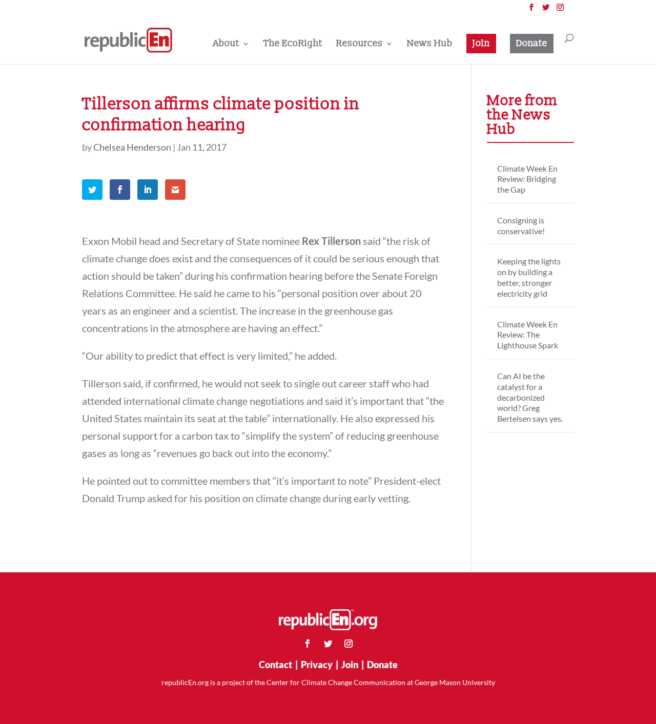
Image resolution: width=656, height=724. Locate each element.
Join (481, 43)
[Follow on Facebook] (307, 643)
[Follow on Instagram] (348, 643)
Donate (531, 43)
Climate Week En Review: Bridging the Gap (527, 179)
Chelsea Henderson (132, 147)
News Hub (430, 44)
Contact (275, 664)
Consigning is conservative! (521, 225)
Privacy (317, 664)
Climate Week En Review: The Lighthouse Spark (527, 334)
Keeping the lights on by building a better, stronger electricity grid (529, 277)
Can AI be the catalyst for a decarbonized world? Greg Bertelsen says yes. (530, 397)
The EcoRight (292, 44)
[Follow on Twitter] (328, 643)
